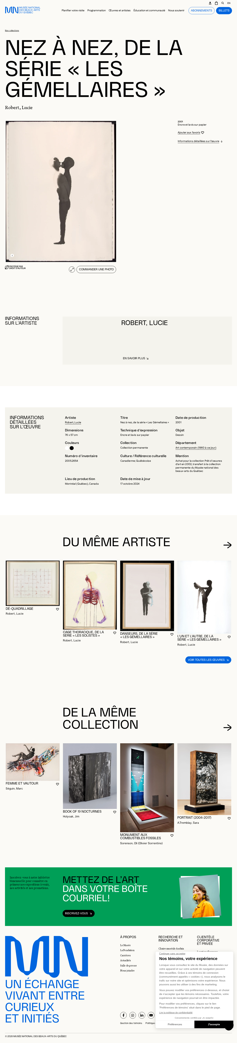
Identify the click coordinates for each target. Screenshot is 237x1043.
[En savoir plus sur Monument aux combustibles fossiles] (147, 787)
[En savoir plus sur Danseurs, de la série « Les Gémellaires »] (147, 596)
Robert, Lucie (73, 422)
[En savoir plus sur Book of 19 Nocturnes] (90, 776)
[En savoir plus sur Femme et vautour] (33, 762)
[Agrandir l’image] (72, 269)
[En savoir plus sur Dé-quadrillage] (33, 583)
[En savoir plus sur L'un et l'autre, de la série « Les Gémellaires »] (204, 597)
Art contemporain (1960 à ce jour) (196, 448)
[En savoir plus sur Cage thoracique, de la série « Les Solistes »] (90, 595)
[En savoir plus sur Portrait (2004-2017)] (204, 779)
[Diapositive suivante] (227, 545)
